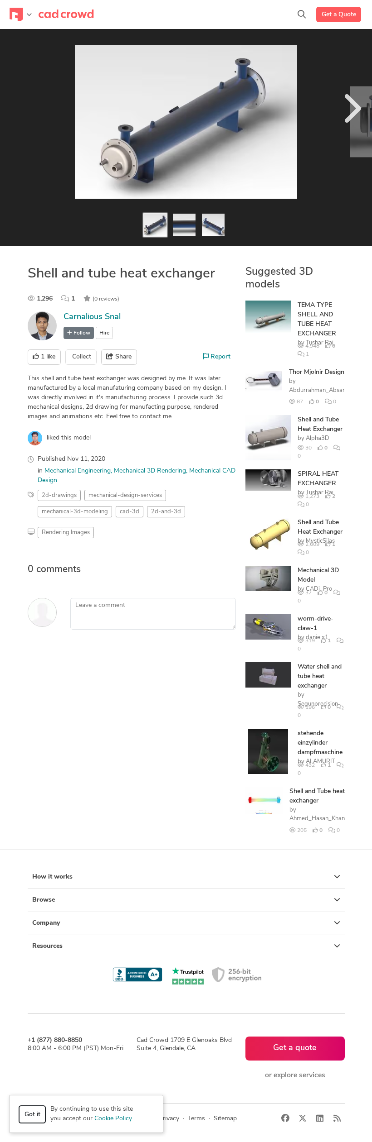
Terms (196, 1118)
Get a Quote (339, 14)
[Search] (302, 14)
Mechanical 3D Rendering (150, 471)
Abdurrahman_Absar (317, 390)
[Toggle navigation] (21, 14)
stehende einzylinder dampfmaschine (320, 743)
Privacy (169, 1118)
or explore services (295, 1075)
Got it (32, 1114)
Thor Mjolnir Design (316, 372)
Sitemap (225, 1118)
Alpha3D (317, 438)
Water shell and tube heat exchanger (320, 676)
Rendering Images (66, 532)
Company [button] (46, 923)
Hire (104, 333)
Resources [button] (47, 946)
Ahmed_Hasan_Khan (317, 819)
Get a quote (295, 1048)
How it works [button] (52, 877)
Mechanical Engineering (77, 471)
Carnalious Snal (92, 317)
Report (219, 357)
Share (122, 357)
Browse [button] (43, 900)
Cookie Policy (113, 1118)
